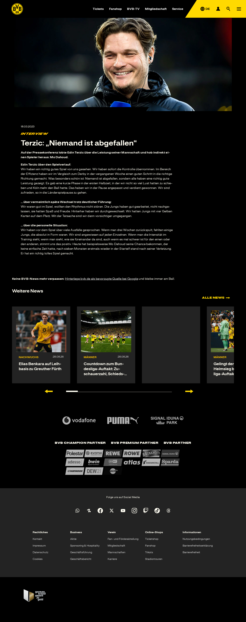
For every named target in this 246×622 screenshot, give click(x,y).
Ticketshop (151, 539)
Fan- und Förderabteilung (123, 539)
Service (177, 9)
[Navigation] (239, 9)
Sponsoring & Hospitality (85, 545)
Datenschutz (40, 552)
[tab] (80, 443)
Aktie (73, 539)
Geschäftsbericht (80, 559)
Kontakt (37, 539)
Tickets (98, 9)
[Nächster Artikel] (189, 391)
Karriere (112, 559)
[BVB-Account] (218, 9)
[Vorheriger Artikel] (49, 391)
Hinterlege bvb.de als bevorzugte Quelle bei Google (101, 279)
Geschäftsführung (81, 552)
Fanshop (115, 9)
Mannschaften (116, 552)
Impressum (39, 545)
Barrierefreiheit (191, 552)
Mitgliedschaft (156, 9)
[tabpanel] (123, 462)
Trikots (149, 552)
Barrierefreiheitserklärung (198, 545)
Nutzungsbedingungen (196, 539)
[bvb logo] (17, 9)
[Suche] (228, 9)
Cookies (38, 559)
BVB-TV (133, 9)
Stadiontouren (153, 559)
